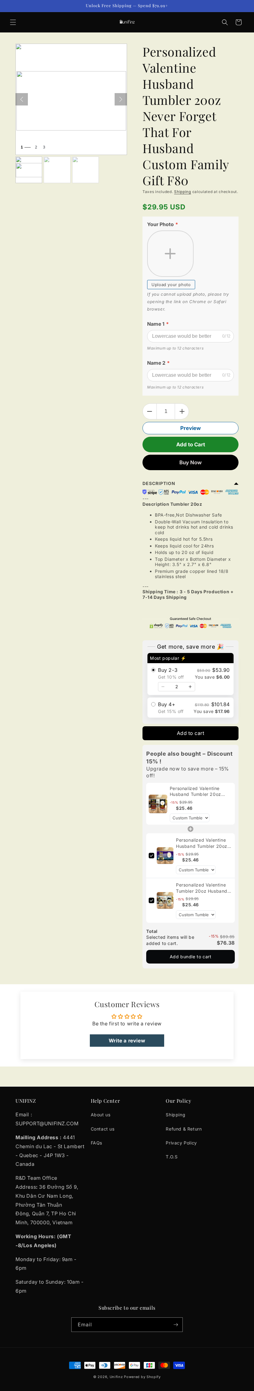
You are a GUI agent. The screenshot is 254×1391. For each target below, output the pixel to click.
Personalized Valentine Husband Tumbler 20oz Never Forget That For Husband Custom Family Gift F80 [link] (201, 791)
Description (158, 483)
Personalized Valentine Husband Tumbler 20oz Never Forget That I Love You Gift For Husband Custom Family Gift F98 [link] (203, 843)
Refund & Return (184, 1128)
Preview (190, 428)
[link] (158, 803)
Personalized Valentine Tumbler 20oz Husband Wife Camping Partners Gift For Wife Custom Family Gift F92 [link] (201, 888)
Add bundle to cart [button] (191, 956)
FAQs (96, 1142)
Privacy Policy (181, 1142)
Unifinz (116, 1377)
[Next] (121, 99)
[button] (13, 22)
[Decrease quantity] (163, 686)
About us (101, 1114)
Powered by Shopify (142, 1377)
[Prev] (21, 99)
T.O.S (171, 1156)
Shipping (182, 191)
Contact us (103, 1128)
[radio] (190, 674)
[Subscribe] (175, 1324)
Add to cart (190, 733)
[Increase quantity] (190, 686)
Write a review (127, 1040)
